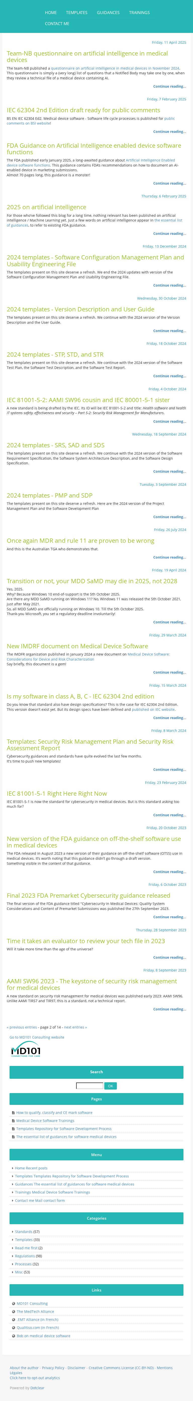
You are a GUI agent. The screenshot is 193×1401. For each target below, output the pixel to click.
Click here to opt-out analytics (35, 1377)
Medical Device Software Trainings (45, 1120)
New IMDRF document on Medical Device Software (77, 646)
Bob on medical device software (43, 1335)
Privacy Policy (53, 1367)
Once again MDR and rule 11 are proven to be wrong (80, 540)
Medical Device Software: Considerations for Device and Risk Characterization (88, 657)
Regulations (25, 1256)
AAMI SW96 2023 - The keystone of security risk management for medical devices (92, 984)
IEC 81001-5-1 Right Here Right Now (57, 793)
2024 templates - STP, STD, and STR (55, 354)
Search (96, 1072)
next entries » (75, 1027)
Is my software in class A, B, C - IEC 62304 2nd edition (80, 696)
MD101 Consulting (32, 1303)
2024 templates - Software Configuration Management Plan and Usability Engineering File (95, 260)
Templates (24, 1239)
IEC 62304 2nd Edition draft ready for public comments (83, 110)
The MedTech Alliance (35, 1311)
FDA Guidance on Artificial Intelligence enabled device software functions (94, 148)
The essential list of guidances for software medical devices (66, 1136)
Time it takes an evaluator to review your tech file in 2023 (86, 941)
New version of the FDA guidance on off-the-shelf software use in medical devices (94, 842)
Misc (19, 1272)
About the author (24, 1367)
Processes (23, 1264)
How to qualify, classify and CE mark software (54, 1112)
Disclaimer (76, 1367)
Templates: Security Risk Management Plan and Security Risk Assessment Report (90, 744)
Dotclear (37, 1387)
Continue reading (168, 86)
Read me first (26, 1248)
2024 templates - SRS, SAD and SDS (56, 445)
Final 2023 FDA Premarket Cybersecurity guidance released (88, 895)
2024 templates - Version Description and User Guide (80, 309)
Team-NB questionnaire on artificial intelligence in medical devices (87, 56)
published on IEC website (153, 709)
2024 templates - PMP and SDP (49, 495)
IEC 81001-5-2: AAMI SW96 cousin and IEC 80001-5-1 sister (88, 400)
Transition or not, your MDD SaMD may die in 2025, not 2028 (92, 581)
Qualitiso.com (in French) (38, 1327)
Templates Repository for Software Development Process (64, 1128)
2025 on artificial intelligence (46, 207)
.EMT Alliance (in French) (37, 1319)
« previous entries (22, 1027)
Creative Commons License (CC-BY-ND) (121, 1367)
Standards (23, 1231)
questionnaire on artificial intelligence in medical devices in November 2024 (115, 68)
